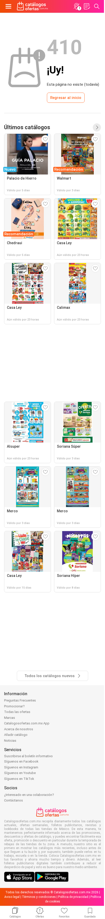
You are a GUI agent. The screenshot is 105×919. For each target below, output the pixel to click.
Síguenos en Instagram (21, 767)
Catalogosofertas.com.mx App (26, 723)
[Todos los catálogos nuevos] (97, 127)
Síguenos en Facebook (21, 761)
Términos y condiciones (39, 897)
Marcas (9, 718)
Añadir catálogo (16, 735)
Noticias (10, 740)
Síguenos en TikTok (19, 779)
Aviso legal (12, 897)
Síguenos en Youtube (20, 773)
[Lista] (87, 6)
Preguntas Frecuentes (20, 700)
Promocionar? (14, 706)
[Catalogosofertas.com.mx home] (32, 6)
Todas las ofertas (17, 712)
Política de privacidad (73, 897)
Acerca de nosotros (18, 729)
